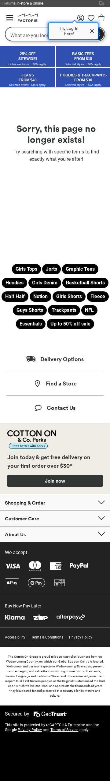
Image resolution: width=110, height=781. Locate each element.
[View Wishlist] (91, 20)
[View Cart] (101, 18)
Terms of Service (64, 730)
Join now (55, 480)
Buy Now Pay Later (23, 605)
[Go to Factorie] (25, 20)
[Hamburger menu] (9, 18)
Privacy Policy (80, 637)
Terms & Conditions (47, 637)
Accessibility (15, 637)
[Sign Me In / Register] (80, 20)
